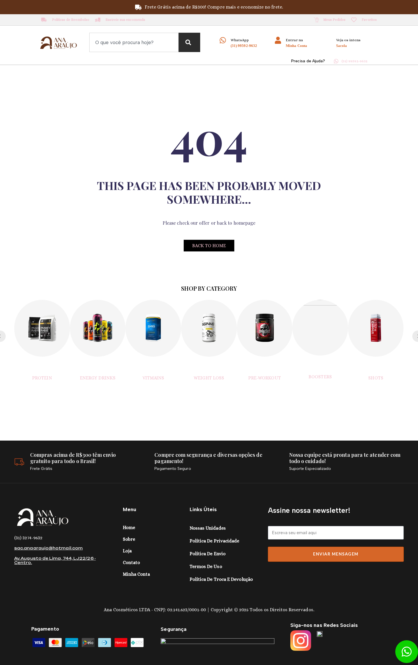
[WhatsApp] (222, 40)
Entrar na (294, 40)
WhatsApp (240, 40)
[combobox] (134, 42)
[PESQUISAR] (189, 42)
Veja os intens (348, 40)
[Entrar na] (278, 40)
